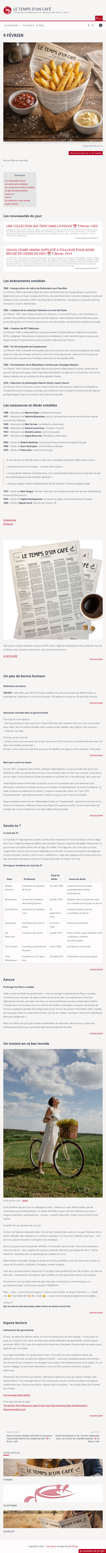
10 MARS (8, 1479)
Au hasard (28, 25)
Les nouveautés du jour (15, 180)
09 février (8, 523)
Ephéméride (9, 520)
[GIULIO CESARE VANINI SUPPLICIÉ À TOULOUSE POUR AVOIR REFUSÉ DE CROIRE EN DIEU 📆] (53, 258)
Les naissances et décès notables (20, 187)
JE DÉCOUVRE (10, 656)
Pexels (25, 1200)
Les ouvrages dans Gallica (16, 1395)
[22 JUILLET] (53, 1519)
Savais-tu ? (9, 194)
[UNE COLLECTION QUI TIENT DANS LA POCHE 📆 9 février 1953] (53, 232)
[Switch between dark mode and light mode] (89, 25)
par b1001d (99, 18)
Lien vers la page (96, 659)
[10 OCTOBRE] (53, 1493)
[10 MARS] (53, 1467)
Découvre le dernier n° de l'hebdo (85, 153)
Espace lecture (11, 204)
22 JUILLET (8, 1531)
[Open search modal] (93, 25)
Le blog (40, 25)
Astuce (8, 197)
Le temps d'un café (32, 9)
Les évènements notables (16, 184)
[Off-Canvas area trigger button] (101, 25)
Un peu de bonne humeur (16, 190)
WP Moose (73, 1546)
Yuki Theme (51, 1546)
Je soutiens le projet (92, 1551)
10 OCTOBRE (10, 1505)
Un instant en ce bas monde (17, 200)
